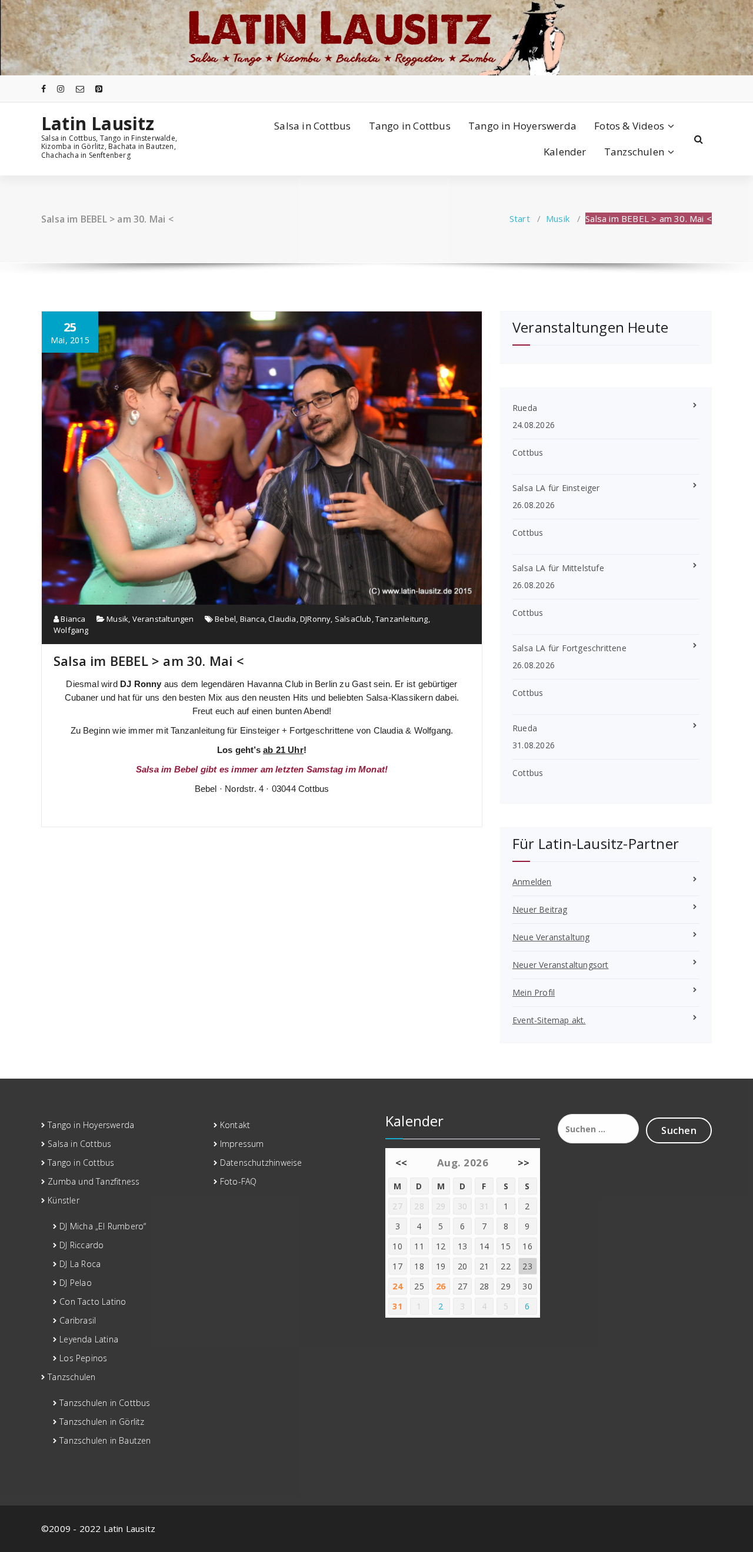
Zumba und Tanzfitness (93, 1181)
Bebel (225, 618)
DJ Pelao (75, 1282)
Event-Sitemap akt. (549, 1020)
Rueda (524, 407)
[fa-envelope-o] (80, 88)
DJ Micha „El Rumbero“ (102, 1226)
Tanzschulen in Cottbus (104, 1402)
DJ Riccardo (81, 1245)
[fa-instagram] (60, 88)
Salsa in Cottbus (312, 125)
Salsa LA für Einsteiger (556, 487)
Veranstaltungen (163, 618)
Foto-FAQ (238, 1181)
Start (519, 218)
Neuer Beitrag (540, 909)
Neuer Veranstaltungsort (560, 964)
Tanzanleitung (401, 618)
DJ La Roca (80, 1263)
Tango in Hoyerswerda (522, 125)
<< (401, 1162)
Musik (557, 218)
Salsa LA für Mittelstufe (558, 567)
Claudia (282, 618)
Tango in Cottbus (410, 125)
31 (397, 1306)
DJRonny (315, 618)
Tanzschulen (634, 151)
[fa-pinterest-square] (98, 88)
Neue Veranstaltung (551, 937)
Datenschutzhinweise (261, 1162)
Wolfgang (71, 630)
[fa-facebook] (43, 88)
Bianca (72, 618)
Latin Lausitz (98, 123)
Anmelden (532, 881)
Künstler (63, 1200)
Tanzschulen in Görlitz (101, 1421)
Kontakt (235, 1124)
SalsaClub (353, 618)
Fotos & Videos (629, 125)
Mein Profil (533, 992)
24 (397, 1286)
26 (441, 1286)
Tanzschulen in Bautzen (105, 1440)
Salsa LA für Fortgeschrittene (569, 648)
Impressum (242, 1143)
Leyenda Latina (88, 1339)
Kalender (565, 151)
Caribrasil (77, 1320)
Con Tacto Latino (92, 1301)
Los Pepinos (83, 1358)
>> (524, 1162)
